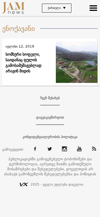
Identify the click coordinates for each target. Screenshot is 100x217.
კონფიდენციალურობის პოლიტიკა (50, 137)
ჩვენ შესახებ (50, 98)
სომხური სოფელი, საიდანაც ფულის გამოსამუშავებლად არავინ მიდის (23, 62)
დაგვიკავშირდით (50, 117)
